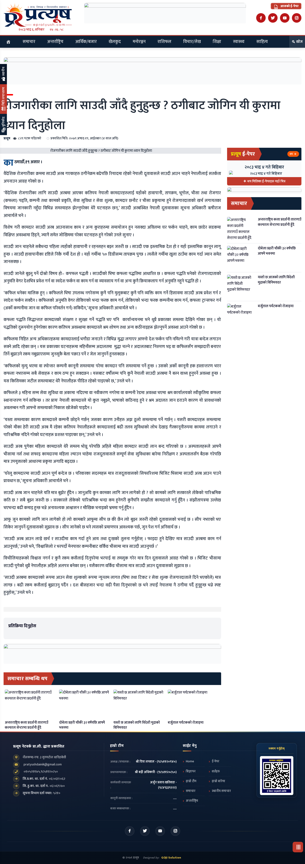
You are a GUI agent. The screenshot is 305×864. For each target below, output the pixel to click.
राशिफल (164, 41)
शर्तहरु (216, 771)
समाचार (29, 41)
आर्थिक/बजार (86, 41)
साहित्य (262, 41)
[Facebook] (261, 18)
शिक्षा (217, 41)
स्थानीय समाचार (221, 791)
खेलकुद (115, 41)
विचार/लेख (192, 41)
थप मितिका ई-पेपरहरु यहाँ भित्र (266, 181)
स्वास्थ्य (238, 41)
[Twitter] (273, 18)
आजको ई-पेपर (289, 6)
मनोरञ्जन (139, 41)
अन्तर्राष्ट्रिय (55, 41)
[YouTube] (285, 18)
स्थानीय (3, 72)
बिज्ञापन (191, 771)
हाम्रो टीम (191, 781)
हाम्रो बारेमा (218, 781)
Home (190, 761)
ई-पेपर (215, 761)
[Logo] (41, 15)
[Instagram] (296, 18)
